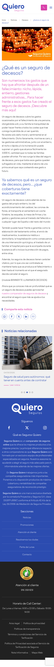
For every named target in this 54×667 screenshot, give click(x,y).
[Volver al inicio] (13, 7)
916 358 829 (27, 590)
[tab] (21, 392)
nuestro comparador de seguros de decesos (24, 294)
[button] (44, 7)
